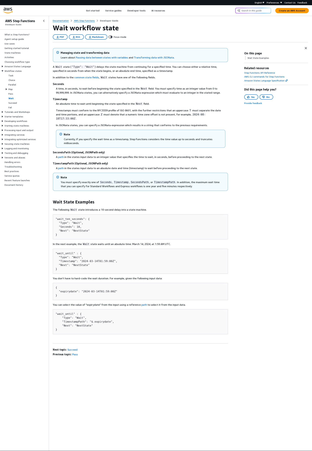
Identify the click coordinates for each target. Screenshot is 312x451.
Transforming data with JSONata (154, 57)
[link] (109, 20)
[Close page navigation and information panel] (306, 48)
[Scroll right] (168, 10)
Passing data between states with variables (102, 57)
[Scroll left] (84, 10)
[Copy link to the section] (50, 202)
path (61, 157)
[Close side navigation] (44, 20)
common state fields (86, 77)
